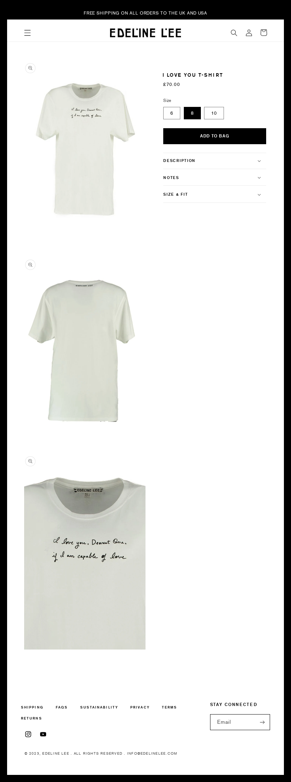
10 (214, 113)
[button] (27, 32)
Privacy (140, 707)
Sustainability (99, 707)
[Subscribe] (262, 722)
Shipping (32, 708)
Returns (31, 718)
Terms (169, 707)
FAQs (62, 707)
